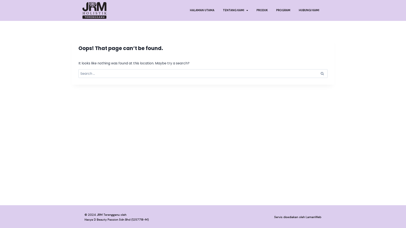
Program (283, 10)
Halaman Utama (202, 10)
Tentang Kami (233, 10)
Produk (262, 10)
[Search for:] (203, 73)
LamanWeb (313, 217)
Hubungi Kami (309, 10)
